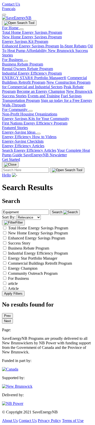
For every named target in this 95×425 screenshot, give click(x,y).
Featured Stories (15, 128)
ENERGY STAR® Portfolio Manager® (34, 78)
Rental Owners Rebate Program (27, 69)
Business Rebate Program (22, 64)
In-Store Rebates (73, 46)
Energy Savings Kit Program (25, 41)
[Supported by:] (17, 386)
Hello (6, 175)
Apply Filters (13, 293)
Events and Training (44, 96)
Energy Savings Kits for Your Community (35, 118)
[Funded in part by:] (10, 369)
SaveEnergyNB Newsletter (45, 155)
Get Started (11, 159)
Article (13, 288)
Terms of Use (73, 420)
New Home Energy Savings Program (32, 37)
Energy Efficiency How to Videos (29, 137)
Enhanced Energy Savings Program (30, 46)
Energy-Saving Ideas (19, 132)
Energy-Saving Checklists (23, 141)
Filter (19, 222)
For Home (11, 28)
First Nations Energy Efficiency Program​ (34, 123)
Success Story (19, 243)
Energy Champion (22, 268)
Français (8, 9)
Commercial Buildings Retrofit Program (44, 80)
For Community (15, 109)
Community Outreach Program (33, 273)
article (13, 283)
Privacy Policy (49, 420)
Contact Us (11, 4)
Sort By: (8, 217)
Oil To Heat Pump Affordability (47, 48)
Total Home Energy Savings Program (32, 32)
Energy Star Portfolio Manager (32, 258)
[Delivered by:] (12, 403)
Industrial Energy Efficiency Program (32, 73)
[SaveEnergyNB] (16, 18)
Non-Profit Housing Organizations (29, 114)
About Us (10, 420)
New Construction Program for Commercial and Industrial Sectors (46, 84)
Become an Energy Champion (41, 91)
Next (7, 321)
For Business (13, 59)
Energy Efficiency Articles (23, 146)
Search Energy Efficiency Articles (29, 150)
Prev (7, 316)
